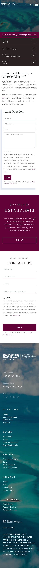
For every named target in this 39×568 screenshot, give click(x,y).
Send (8, 177)
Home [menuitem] (5, 414)
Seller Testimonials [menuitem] (10, 467)
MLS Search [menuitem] (7, 436)
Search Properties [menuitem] (10, 417)
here (3, 98)
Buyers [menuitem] (5, 439)
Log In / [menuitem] (6, 490)
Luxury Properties (11, 56)
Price (4, 63)
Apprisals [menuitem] (6, 422)
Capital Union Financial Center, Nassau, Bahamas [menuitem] (10, 507)
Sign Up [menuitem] (12, 490)
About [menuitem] (5, 481)
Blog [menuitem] (4, 484)
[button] (35, 34)
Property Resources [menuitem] (10, 442)
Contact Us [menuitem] (7, 487)
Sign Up (19, 240)
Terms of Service (10, 183)
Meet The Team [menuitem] (9, 465)
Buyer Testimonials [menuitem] (10, 445)
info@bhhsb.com (13, 385)
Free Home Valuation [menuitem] (11, 459)
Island (5, 42)
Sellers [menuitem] (5, 462)
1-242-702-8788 (31, 4)
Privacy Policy (32, 182)
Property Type (9, 49)
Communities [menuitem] (8, 420)
